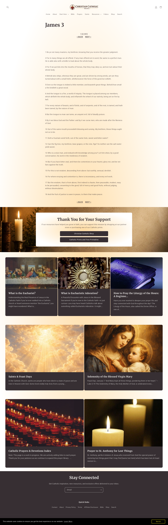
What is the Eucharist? (22, 293)
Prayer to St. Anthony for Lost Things (109, 450)
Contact (54, 507)
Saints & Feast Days (20, 376)
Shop (107, 507)
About (62, 507)
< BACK (80, 37)
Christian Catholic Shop (84, 234)
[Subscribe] (100, 489)
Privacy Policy (71, 507)
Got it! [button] (158, 521)
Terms (80, 507)
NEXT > (88, 37)
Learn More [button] (68, 521)
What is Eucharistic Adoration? (79, 293)
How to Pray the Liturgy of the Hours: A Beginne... (136, 295)
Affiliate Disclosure (91, 507)
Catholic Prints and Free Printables (84, 240)
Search (113, 507)
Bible (102, 507)
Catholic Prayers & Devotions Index (30, 450)
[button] (7, 7)
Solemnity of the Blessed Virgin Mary (109, 376)
